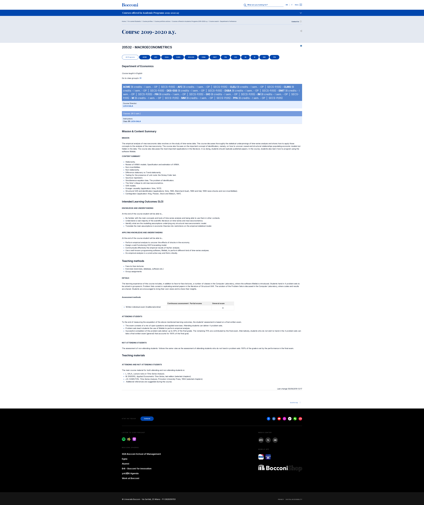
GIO (235, 57)
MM (264, 57)
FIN (225, 57)
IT (291, 5)
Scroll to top (294, 402)
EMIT (215, 57)
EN (287, 5)
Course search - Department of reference (222, 21)
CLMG (178, 57)
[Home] (130, 5)
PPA (274, 57)
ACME (145, 57)
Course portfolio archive (162, 21)
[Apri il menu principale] (300, 5)
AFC (155, 57)
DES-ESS (191, 57)
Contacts (147, 418)
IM (245, 57)
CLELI (167, 57)
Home (124, 21)
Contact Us (295, 21)
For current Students (134, 21)
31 (140, 78)
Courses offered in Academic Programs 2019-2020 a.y (189, 21)
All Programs (130, 57)
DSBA (203, 57)
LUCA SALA (128, 106)
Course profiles (148, 21)
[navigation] (212, 13)
